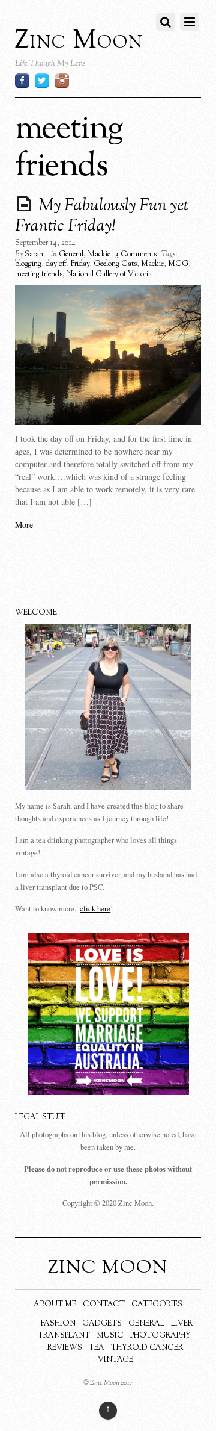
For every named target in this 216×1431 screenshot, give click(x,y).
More (24, 524)
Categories (156, 1304)
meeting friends (38, 274)
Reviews (64, 1348)
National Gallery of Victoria (109, 274)
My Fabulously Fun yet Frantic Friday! (101, 216)
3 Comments (136, 254)
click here (95, 909)
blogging (28, 264)
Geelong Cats (115, 264)
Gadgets (102, 1323)
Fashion (58, 1323)
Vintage (115, 1360)
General (71, 254)
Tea (96, 1348)
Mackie (99, 254)
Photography (160, 1335)
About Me (55, 1304)
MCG (178, 264)
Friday (80, 264)
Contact (104, 1304)
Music (110, 1335)
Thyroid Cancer (147, 1348)
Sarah (34, 254)
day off (56, 264)
